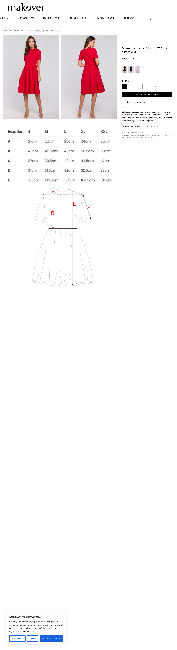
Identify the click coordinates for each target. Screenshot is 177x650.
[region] (36, 628)
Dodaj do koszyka (147, 94)
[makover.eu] (26, 7)
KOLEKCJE (52, 18)
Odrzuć (32, 638)
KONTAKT (106, 18)
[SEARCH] (149, 18)
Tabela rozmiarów (135, 102)
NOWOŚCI (26, 18)
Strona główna (9, 30)
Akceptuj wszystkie (51, 638)
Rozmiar (126, 80)
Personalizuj (17, 638)
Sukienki (21, 30)
